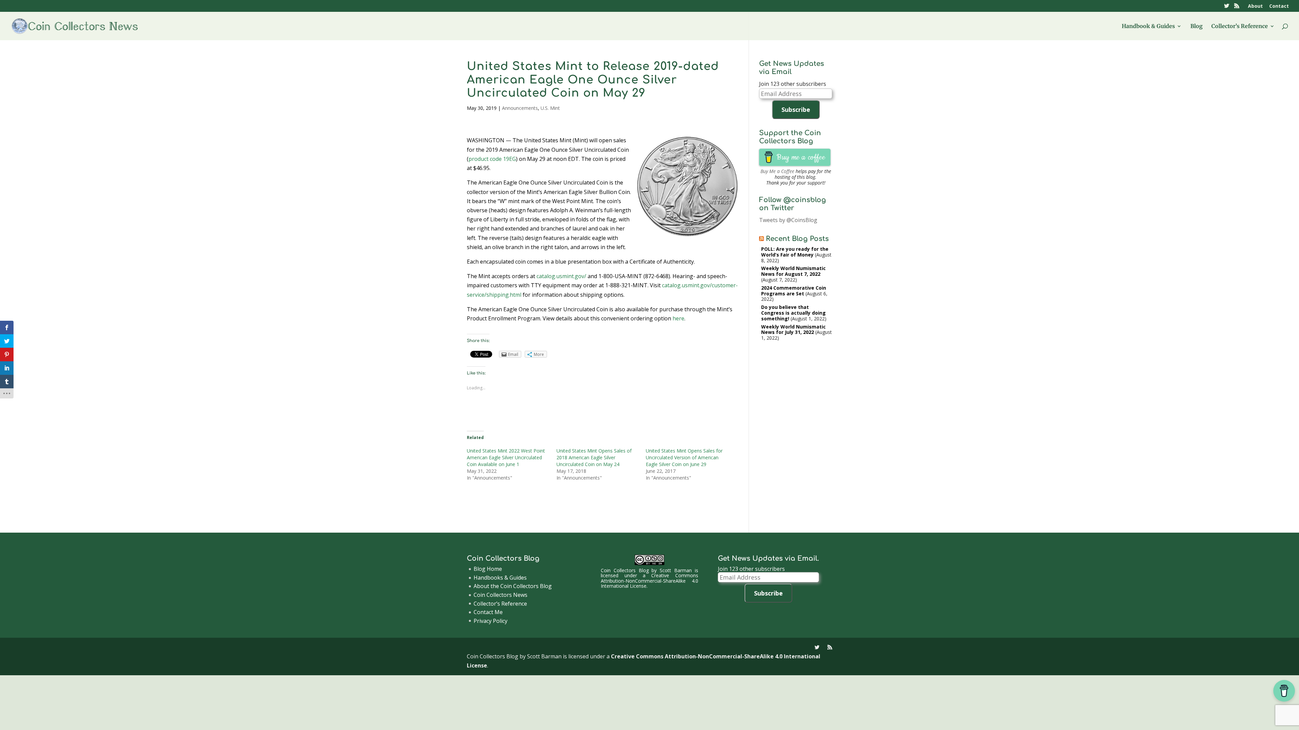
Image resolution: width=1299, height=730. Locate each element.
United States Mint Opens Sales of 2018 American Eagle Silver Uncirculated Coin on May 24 (594, 457)
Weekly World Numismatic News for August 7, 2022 (793, 271)
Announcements (520, 108)
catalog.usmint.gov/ (561, 276)
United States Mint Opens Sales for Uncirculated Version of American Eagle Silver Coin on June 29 (684, 457)
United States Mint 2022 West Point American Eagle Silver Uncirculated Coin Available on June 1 (506, 457)
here (678, 318)
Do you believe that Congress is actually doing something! (793, 313)
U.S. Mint (550, 108)
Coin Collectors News (500, 595)
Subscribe (795, 109)
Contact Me (488, 612)
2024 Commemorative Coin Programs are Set (793, 291)
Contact (1279, 6)
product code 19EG (492, 159)
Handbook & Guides (1148, 26)
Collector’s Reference (1239, 26)
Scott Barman (676, 570)
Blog (1196, 26)
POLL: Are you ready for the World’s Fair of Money (794, 252)
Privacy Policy (490, 621)
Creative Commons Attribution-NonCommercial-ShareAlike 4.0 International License (649, 580)
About (1255, 6)
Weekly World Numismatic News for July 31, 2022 (793, 329)
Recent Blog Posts (797, 239)
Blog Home (488, 569)
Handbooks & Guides (500, 577)
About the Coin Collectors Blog (513, 586)
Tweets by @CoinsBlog (788, 220)
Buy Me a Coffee (777, 171)
